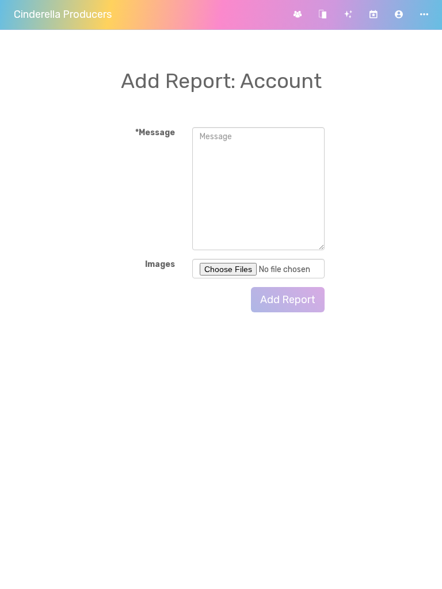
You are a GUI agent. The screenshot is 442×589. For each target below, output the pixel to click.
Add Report (287, 299)
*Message (155, 132)
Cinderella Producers (63, 14)
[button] (398, 14)
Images (160, 264)
